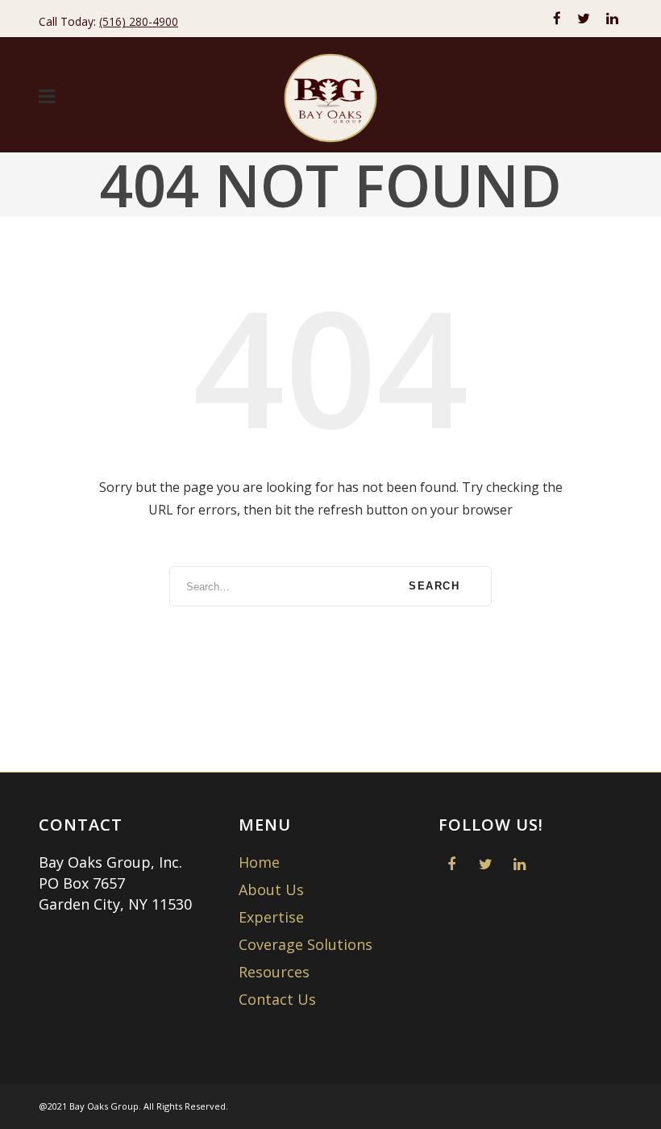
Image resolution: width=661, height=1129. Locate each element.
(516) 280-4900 (138, 21)
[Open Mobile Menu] (47, 97)
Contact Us (277, 999)
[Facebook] (557, 18)
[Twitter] (583, 18)
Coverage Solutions (305, 944)
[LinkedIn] (612, 18)
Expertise (271, 917)
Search (434, 586)
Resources (274, 971)
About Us (271, 889)
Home (259, 862)
